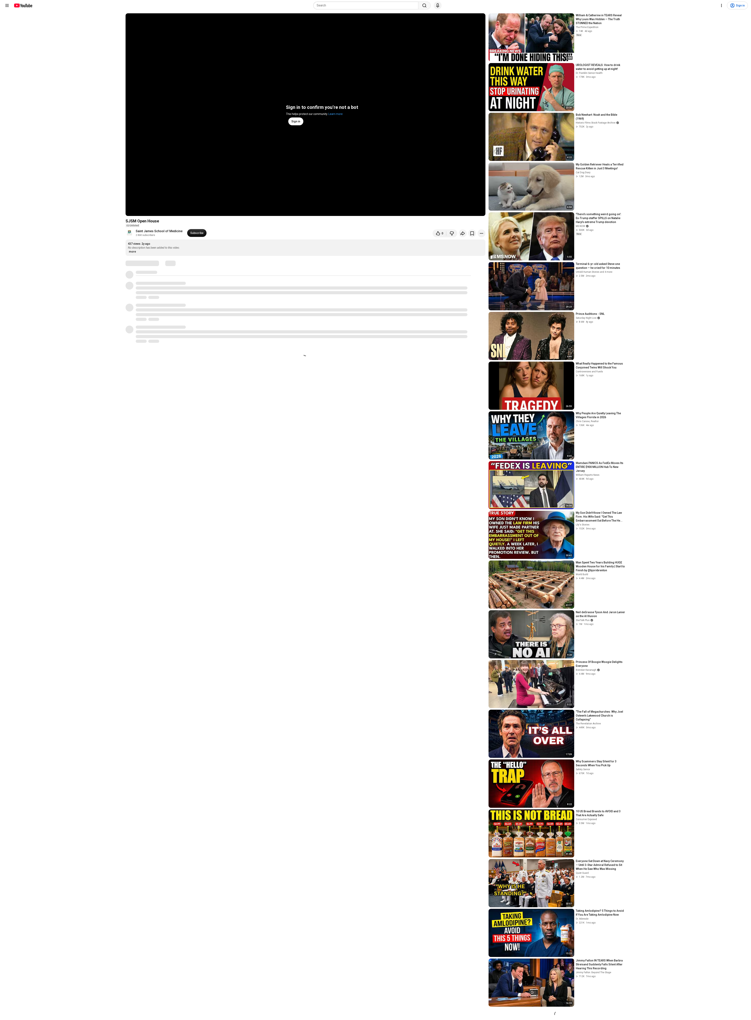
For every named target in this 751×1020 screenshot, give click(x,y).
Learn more (335, 114)
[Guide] (7, 5)
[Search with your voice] (438, 5)
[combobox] (367, 5)
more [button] (132, 251)
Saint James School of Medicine (159, 231)
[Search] (424, 5)
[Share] (463, 233)
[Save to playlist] (472, 233)
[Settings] (721, 5)
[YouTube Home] (23, 5)
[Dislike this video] (451, 233)
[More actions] (481, 233)
